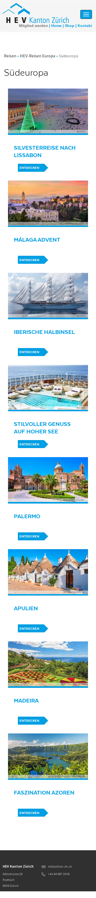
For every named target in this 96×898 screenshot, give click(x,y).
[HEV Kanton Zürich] (36, 12)
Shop (69, 25)
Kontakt (85, 25)
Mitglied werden (33, 25)
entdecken (29, 168)
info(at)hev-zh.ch (60, 866)
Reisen (10, 55)
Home (56, 25)
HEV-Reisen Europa (37, 55)
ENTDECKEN (29, 352)
